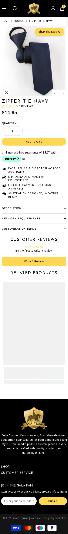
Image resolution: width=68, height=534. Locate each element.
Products (21, 21)
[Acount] (53, 8)
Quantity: (9, 123)
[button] (55, 93)
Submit (52, 501)
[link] (34, 373)
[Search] (15, 8)
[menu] (4, 8)
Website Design (41, 518)
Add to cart (34, 141)
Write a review (34, 261)
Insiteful (60, 518)
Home (5, 21)
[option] (34, 61)
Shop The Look (48, 31)
